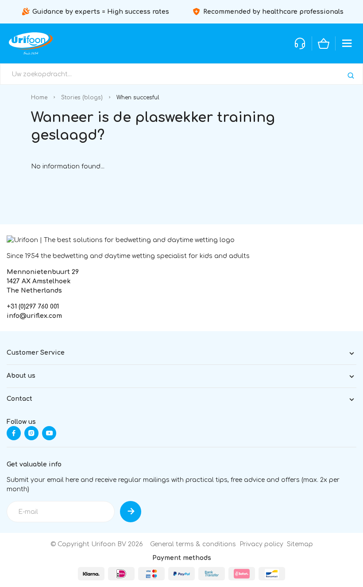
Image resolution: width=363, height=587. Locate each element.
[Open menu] (347, 43)
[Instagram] (31, 433)
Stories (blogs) (82, 97)
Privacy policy (261, 544)
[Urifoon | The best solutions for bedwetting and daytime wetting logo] (121, 239)
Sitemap (300, 544)
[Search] (351, 75)
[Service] (300, 43)
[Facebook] (14, 433)
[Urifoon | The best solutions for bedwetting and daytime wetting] (31, 43)
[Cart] (324, 43)
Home (39, 97)
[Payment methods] (91, 573)
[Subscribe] (130, 511)
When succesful (137, 97)
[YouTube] (49, 433)
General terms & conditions (193, 544)
